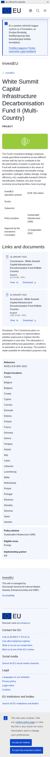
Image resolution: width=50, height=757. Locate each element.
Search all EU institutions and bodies (20, 703)
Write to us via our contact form (17, 645)
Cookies (6, 689)
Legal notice (8, 685)
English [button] (30, 10)
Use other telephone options (16, 641)
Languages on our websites (15, 677)
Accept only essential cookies (26, 750)
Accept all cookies (21, 742)
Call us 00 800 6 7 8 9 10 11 (16, 637)
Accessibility (8, 595)
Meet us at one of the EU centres (18, 649)
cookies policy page (25, 722)
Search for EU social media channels (20, 663)
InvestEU (10, 73)
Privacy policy (9, 681)
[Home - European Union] (14, 11)
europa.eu (25, 623)
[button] (14, 282)
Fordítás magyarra (18, 48)
